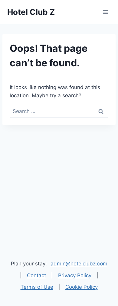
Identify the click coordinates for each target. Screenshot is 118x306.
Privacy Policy (74, 275)
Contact (36, 275)
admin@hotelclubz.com (79, 264)
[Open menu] (105, 12)
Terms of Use (37, 287)
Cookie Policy (81, 287)
